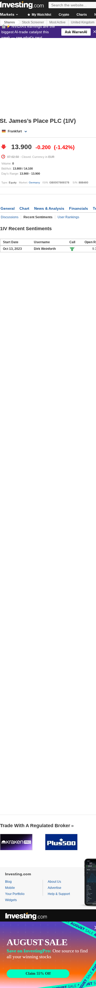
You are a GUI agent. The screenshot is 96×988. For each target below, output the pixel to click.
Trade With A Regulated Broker (35, 825)
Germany (34, 182)
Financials (78, 208)
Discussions (9, 217)
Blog (8, 882)
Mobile (10, 888)
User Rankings (68, 217)
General (8, 208)
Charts (82, 14)
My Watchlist (41, 14)
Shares (9, 22)
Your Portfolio (15, 894)
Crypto (64, 14)
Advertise (54, 888)
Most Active (57, 22)
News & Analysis (49, 208)
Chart (24, 208)
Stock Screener (33, 22)
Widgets (11, 900)
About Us (54, 882)
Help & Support (59, 894)
